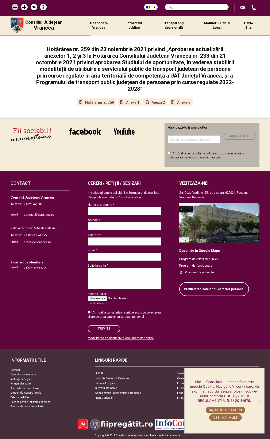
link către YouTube (124, 134)
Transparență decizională (174, 25)
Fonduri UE (183, 392)
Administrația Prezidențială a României (118, 392)
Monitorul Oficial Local (217, 25)
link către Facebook (85, 134)
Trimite (104, 328)
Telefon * (94, 235)
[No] (259, 401)
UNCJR (99, 373)
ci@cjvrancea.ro (35, 267)
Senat (180, 373)
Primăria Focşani (105, 383)
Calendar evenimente (23, 374)
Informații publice (134, 25)
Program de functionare (195, 265)
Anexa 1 (132, 102)
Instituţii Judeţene (21, 379)
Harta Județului (104, 397)
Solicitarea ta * (98, 265)
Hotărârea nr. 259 (99, 102)
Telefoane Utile (20, 397)
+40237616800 (34, 204)
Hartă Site (248, 25)
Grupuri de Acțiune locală (26, 392)
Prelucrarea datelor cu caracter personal (214, 289)
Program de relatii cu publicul (199, 259)
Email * (92, 250)
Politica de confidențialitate (27, 406)
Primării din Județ (21, 383)
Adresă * (94, 220)
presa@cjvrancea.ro (37, 242)
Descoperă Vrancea (99, 25)
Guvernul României (106, 388)
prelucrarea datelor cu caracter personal (194, 157)
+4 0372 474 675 (35, 235)
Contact (15, 369)
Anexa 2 (158, 102)
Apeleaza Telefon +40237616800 (254, 8)
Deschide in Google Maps (199, 251)
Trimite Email (243, 8)
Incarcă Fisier (97, 294)
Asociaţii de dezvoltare (25, 388)
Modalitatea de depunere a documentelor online (121, 338)
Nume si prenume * (101, 205)
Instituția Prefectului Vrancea (112, 378)
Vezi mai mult (225, 417)
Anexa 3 (183, 102)
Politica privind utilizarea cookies (30, 402)
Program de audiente (199, 272)
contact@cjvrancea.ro (39, 215)
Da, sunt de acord (225, 410)
